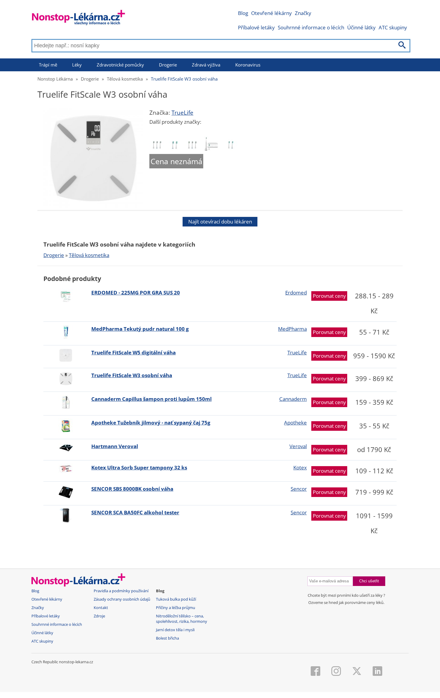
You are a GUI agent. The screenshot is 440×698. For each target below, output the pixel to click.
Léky (77, 65)
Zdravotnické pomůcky (120, 65)
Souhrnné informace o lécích (311, 27)
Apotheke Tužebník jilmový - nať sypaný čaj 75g (150, 422)
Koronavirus (247, 65)
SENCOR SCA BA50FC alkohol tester (135, 512)
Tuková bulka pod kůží (176, 599)
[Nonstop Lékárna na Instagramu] (336, 672)
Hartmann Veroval (114, 446)
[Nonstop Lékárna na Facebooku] (315, 672)
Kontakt (101, 607)
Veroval (298, 446)
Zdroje (99, 616)
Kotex (300, 467)
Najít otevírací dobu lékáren (220, 221)
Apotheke (295, 422)
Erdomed (296, 292)
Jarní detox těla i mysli (175, 629)
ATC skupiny (393, 27)
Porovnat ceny (329, 295)
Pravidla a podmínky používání (121, 590)
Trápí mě (48, 65)
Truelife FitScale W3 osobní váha (184, 79)
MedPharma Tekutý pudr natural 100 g (140, 328)
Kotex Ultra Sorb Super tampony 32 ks (139, 467)
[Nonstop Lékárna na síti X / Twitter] (357, 672)
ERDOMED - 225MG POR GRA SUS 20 (135, 292)
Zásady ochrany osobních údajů (122, 599)
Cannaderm (293, 398)
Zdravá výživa (206, 65)
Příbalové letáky (256, 27)
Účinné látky (361, 27)
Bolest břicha (167, 638)
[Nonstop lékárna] (78, 18)
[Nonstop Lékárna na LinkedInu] (377, 672)
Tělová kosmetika (125, 79)
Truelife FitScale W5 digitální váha (133, 352)
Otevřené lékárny (271, 13)
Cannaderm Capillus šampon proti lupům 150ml (151, 398)
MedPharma (292, 328)
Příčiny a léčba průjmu (175, 607)
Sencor (299, 488)
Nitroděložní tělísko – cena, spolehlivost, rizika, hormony (181, 619)
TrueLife (182, 113)
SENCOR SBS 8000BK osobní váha (132, 488)
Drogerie (168, 65)
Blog (243, 13)
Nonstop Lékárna (55, 79)
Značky (303, 13)
